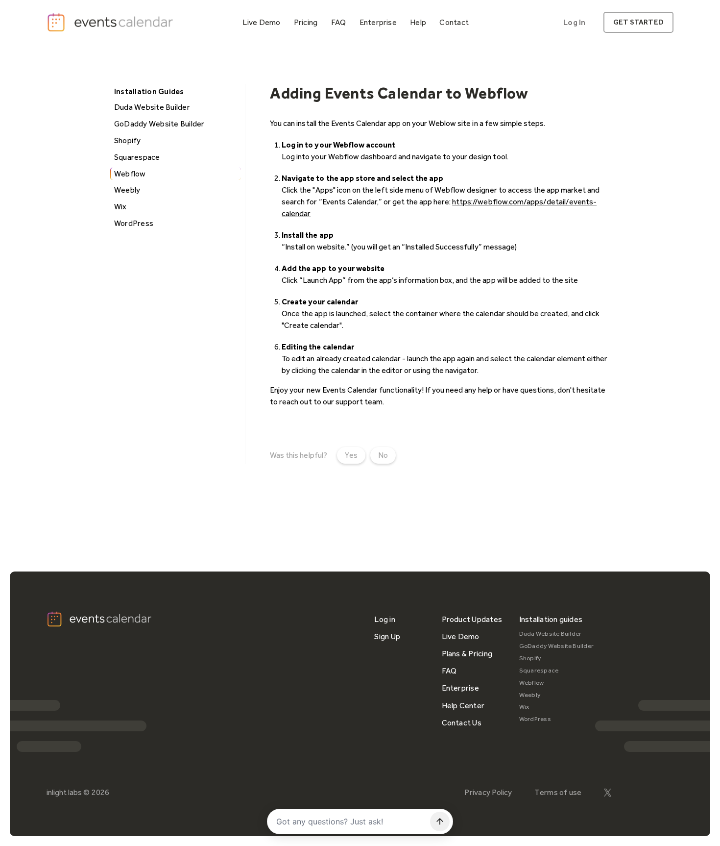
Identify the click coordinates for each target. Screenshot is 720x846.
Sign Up (387, 636)
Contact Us (461, 722)
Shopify (530, 658)
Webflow (531, 682)
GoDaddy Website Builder (556, 645)
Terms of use (558, 792)
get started (638, 22)
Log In (574, 22)
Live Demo (461, 636)
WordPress (535, 718)
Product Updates (472, 619)
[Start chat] (440, 821)
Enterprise (460, 688)
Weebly (529, 694)
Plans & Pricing (467, 653)
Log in (384, 619)
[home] (111, 22)
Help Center (463, 705)
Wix (524, 706)
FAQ (449, 670)
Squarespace (539, 670)
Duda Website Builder (550, 633)
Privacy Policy (488, 792)
